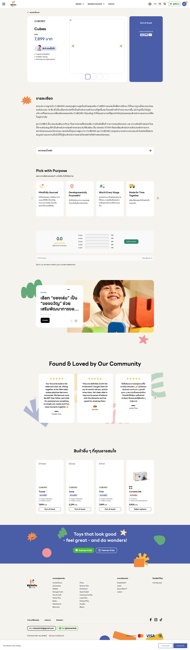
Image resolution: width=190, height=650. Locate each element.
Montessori (84, 589)
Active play (57, 586)
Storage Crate (58, 592)
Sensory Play (84, 586)
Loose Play (83, 598)
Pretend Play (84, 601)
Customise (165, 646)
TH (160, 4)
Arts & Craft (57, 595)
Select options (140, 509)
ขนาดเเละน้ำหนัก (45, 150)
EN (155, 4)
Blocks (82, 607)
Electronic (56, 607)
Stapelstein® (121, 583)
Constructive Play (86, 595)
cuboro (119, 592)
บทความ (48, 620)
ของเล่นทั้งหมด (57, 583)
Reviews (43, 292)
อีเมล (41, 628)
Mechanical (57, 604)
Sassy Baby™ (122, 589)
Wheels (55, 589)
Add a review (131, 241)
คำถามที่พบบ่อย (33, 620)
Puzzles (82, 604)
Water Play (57, 598)
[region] (95, 645)
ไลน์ (69, 628)
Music (82, 583)
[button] (158, 198)
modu (119, 586)
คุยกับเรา (176, 4)
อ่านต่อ (45, 320)
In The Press (52, 292)
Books (55, 601)
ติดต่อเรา (59, 620)
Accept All (180, 646)
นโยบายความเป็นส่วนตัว (56, 636)
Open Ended (84, 592)
